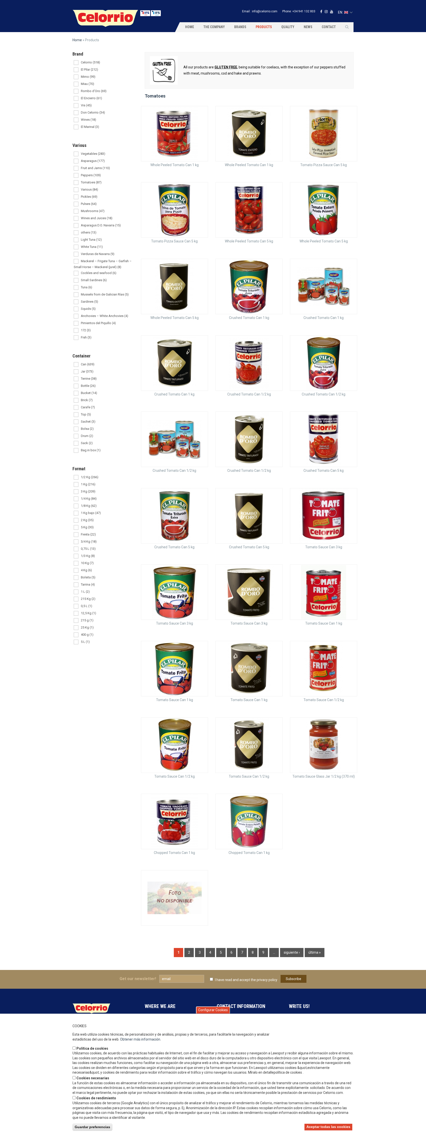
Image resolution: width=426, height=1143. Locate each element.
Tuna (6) (86, 287)
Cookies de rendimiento (96, 1098)
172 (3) (86, 330)
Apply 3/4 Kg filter (76, 542)
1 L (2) (85, 591)
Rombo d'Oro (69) (93, 91)
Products (264, 27)
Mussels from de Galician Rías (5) (105, 294)
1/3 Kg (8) (88, 556)
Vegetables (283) (93, 154)
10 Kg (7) (87, 563)
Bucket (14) (89, 393)
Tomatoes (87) (91, 182)
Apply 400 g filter (76, 635)
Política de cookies (92, 1048)
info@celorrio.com (264, 11)
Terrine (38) (89, 378)
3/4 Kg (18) (89, 541)
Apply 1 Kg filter (76, 485)
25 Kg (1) (87, 627)
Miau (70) (87, 84)
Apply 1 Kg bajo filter (76, 513)
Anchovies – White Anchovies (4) (104, 316)
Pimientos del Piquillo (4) (98, 323)
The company (214, 27)
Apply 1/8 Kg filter (76, 506)
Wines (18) (88, 119)
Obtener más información (140, 1039)
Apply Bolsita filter (76, 578)
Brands (240, 27)
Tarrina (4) (88, 584)
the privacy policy (264, 980)
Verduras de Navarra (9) (97, 254)
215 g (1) (87, 620)
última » (314, 952)
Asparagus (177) (93, 161)
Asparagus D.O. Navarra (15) (101, 225)
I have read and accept (246, 980)
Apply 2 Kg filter (76, 520)
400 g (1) (87, 634)
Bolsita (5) (88, 577)
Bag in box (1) (91, 450)
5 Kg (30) (87, 527)
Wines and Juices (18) (96, 218)
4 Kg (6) (86, 570)
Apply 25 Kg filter (76, 628)
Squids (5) (88, 309)
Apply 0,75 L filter (76, 549)
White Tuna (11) (92, 247)
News (308, 27)
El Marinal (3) (90, 127)
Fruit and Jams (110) (95, 168)
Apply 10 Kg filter (76, 563)
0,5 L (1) (86, 606)
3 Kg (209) (88, 491)
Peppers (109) (91, 175)
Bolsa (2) (87, 429)
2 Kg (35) (87, 520)
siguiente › (292, 952)
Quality (287, 27)
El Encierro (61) (91, 98)
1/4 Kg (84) (89, 498)
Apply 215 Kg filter (76, 599)
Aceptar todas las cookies (328, 1127)
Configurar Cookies (213, 1010)
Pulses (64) (89, 204)
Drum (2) (87, 436)
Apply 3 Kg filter (76, 492)
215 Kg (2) (88, 599)
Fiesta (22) (88, 534)
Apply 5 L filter (76, 642)
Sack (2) (87, 443)
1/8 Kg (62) (89, 506)
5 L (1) (85, 642)
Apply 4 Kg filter (76, 571)
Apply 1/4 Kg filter (76, 499)
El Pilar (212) (89, 69)
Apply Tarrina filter (76, 585)
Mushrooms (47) (93, 211)
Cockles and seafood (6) (98, 273)
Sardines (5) (89, 301)
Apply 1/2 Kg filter (76, 477)
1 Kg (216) (88, 484)
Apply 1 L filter (76, 592)
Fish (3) (86, 337)
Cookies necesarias (92, 1078)
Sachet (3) (88, 421)
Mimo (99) (88, 77)
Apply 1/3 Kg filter (76, 556)
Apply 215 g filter (76, 621)
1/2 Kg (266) (89, 477)
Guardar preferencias (92, 1127)
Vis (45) (86, 105)
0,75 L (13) (88, 549)
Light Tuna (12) (91, 239)
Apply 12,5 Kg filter (76, 613)
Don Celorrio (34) (93, 112)
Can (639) (87, 364)
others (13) (88, 232)
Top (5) (86, 414)
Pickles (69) (89, 196)
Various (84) (89, 189)
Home (189, 27)
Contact (329, 27)
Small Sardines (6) (94, 280)
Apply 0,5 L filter (76, 606)
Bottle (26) (88, 386)
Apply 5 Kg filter (76, 528)
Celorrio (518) (90, 62)
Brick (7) (87, 400)
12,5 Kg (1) (88, 613)
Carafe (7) (88, 407)
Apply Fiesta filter (76, 535)
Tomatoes (155, 96)
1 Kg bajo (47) (91, 513)
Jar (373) (87, 371)
